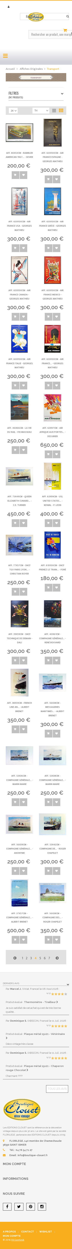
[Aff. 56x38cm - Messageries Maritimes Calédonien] (52, 683)
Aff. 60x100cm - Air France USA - (19, 225)
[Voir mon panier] (65, 30)
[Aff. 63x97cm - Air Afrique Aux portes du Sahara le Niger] (52, 408)
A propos (9, 1231)
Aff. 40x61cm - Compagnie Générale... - (52, 638)
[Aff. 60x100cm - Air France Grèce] (52, 201)
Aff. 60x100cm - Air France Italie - (19, 363)
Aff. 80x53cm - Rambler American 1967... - (19, 155)
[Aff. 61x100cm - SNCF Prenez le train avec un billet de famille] (52, 545)
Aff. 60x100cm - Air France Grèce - (52, 225)
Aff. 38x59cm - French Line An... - (19, 707)
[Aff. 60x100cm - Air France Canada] (19, 270)
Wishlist (45, 1231)
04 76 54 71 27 (24, 1150)
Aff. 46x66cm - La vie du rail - (19, 430)
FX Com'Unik (17, 1240)
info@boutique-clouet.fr (33, 1155)
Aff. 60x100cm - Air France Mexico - (52, 294)
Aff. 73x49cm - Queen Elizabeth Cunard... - (19, 500)
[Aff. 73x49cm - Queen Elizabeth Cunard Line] (19, 476)
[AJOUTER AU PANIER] (15, 175)
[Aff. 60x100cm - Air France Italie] (19, 339)
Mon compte (14, 1164)
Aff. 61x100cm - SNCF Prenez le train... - (52, 567)
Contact (27, 1231)
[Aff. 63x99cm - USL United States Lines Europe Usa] (52, 476)
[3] (59, 994)
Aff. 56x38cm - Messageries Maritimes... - (52, 709)
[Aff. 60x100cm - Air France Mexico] (52, 270)
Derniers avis (11, 983)
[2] (55, 994)
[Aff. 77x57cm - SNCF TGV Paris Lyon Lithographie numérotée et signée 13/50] (19, 545)
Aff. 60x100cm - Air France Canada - (19, 294)
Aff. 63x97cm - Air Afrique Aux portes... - (53, 432)
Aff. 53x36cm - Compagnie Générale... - (19, 780)
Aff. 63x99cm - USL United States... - (52, 500)
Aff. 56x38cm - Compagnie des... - (52, 917)
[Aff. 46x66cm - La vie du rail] (19, 408)
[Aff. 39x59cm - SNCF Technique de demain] (19, 614)
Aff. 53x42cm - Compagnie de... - (52, 848)
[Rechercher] (67, 16)
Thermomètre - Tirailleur (40, 1002)
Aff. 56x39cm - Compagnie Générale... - (19, 848)
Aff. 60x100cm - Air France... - (52, 363)
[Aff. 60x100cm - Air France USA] (19, 201)
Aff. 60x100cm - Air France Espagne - (52, 157)
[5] (65, 994)
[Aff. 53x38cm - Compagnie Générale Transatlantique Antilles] (52, 756)
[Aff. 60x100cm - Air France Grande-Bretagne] (52, 339)
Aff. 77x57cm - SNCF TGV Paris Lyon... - (19, 569)
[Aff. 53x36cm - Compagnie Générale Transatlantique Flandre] (19, 756)
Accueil (10, 69)
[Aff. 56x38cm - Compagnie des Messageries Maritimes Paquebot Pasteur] (52, 893)
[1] (52, 994)
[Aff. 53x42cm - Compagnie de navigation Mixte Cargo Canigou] (52, 824)
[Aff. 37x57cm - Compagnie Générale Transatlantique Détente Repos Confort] (19, 893)
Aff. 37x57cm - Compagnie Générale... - (19, 917)
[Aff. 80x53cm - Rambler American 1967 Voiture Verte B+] (19, 133)
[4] (62, 994)
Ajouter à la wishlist (23, 175)
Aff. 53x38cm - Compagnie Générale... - (52, 780)
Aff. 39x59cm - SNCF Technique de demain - (19, 638)
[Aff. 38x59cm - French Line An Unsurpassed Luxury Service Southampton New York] (19, 683)
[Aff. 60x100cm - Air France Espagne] (52, 133)
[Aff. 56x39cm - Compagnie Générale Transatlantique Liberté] (19, 824)
